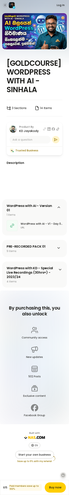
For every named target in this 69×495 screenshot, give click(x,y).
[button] (34, 445)
